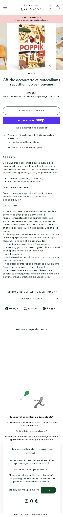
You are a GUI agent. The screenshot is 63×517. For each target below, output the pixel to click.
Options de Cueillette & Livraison (31, 291)
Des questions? (31, 298)
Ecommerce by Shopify (36, 514)
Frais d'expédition (12, 96)
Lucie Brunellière (39, 276)
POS (16, 514)
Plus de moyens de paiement (31, 127)
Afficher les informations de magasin (25, 147)
